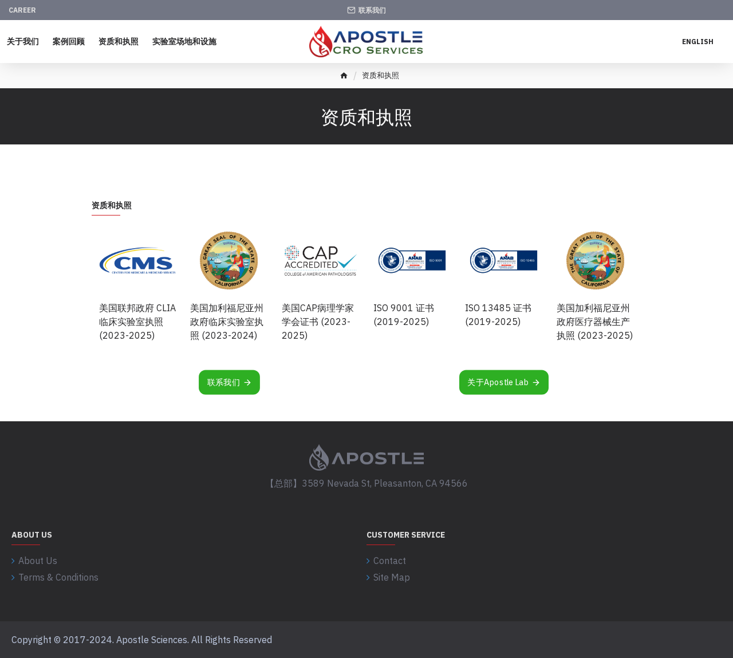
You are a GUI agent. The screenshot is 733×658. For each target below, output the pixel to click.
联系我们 (223, 382)
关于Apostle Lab (498, 382)
